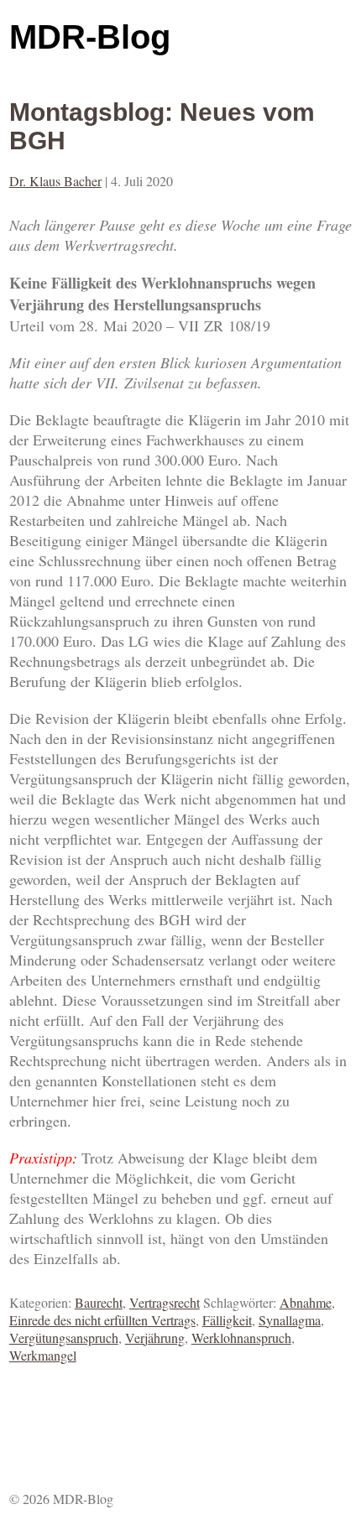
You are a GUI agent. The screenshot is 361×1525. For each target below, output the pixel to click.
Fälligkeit (227, 1320)
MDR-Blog (89, 36)
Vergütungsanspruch (63, 1337)
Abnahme (306, 1302)
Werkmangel (42, 1355)
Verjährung (155, 1337)
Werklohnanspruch (241, 1337)
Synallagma (290, 1320)
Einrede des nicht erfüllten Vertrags (102, 1320)
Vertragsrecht (164, 1302)
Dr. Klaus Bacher (55, 181)
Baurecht (99, 1302)
